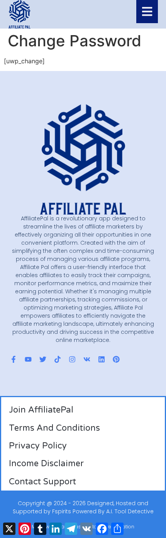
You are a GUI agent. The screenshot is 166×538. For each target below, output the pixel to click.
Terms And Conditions (54, 428)
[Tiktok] (57, 359)
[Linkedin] (101, 359)
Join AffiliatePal (41, 410)
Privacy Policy (38, 446)
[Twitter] (42, 359)
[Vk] (86, 359)
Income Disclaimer (46, 463)
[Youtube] (28, 359)
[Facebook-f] (13, 359)
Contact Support (42, 482)
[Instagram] (72, 359)
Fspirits (61, 511)
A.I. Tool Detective (130, 511)
